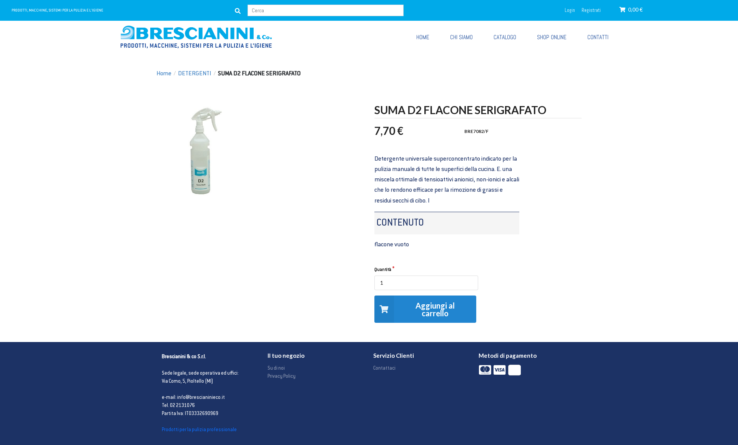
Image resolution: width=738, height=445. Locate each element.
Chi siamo (461, 37)
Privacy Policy (282, 376)
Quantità (382, 270)
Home (163, 74)
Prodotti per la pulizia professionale (199, 430)
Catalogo (505, 37)
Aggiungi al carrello (435, 309)
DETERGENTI (194, 74)
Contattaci (384, 368)
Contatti (597, 37)
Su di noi (276, 368)
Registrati (591, 10)
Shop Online (552, 37)
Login (570, 10)
